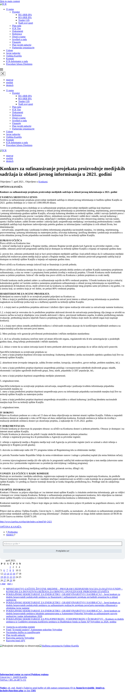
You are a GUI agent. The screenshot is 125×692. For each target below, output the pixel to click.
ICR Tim (16, 28)
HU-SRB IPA (25, 14)
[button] (62, 70)
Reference (17, 34)
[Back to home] (3, 4)
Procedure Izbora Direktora (19, 64)
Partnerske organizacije (23, 47)
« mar (2, 583)
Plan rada (16, 25)
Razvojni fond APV (15, 640)
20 (5, 577)
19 (1, 577)
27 (5, 580)
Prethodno (12, 532)
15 (11, 573)
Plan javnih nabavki (21, 45)
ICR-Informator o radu (17, 61)
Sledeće (10, 534)
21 (8, 577)
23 (14, 577)
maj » (10, 583)
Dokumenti (17, 31)
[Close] (2, 74)
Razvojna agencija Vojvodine (20, 638)
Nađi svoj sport (25, 23)
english (9, 82)
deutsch (9, 85)
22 (11, 577)
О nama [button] (10, 9)
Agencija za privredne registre (20, 627)
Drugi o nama (18, 36)
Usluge (9, 50)
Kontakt (10, 58)
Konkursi (42, 181)
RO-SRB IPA (25, 17)
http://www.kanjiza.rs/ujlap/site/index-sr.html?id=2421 (26, 521)
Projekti (16, 12)
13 (5, 573)
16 (14, 573)
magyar (9, 79)
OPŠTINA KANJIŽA (10, 527)
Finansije (16, 42)
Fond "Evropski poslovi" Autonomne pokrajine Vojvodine (34, 629)
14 (8, 573)
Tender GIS (24, 20)
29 (11, 580)
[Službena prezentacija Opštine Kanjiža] (59, 645)
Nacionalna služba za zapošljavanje (23, 632)
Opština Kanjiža (14, 56)
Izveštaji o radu (19, 39)
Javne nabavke (13, 53)
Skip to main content (10, 1)
